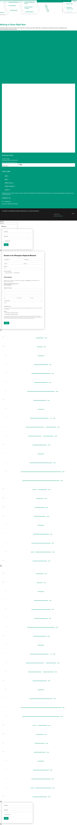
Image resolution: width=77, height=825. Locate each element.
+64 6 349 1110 (7, 201)
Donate (6, 323)
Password (6, 236)
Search (3, 166)
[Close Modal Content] (1, 250)
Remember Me (7, 240)
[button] (72, 213)
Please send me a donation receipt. (11, 314)
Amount (6, 266)
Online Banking (16, 272)
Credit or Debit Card (8, 272)
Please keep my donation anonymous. (12, 312)
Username (6, 231)
